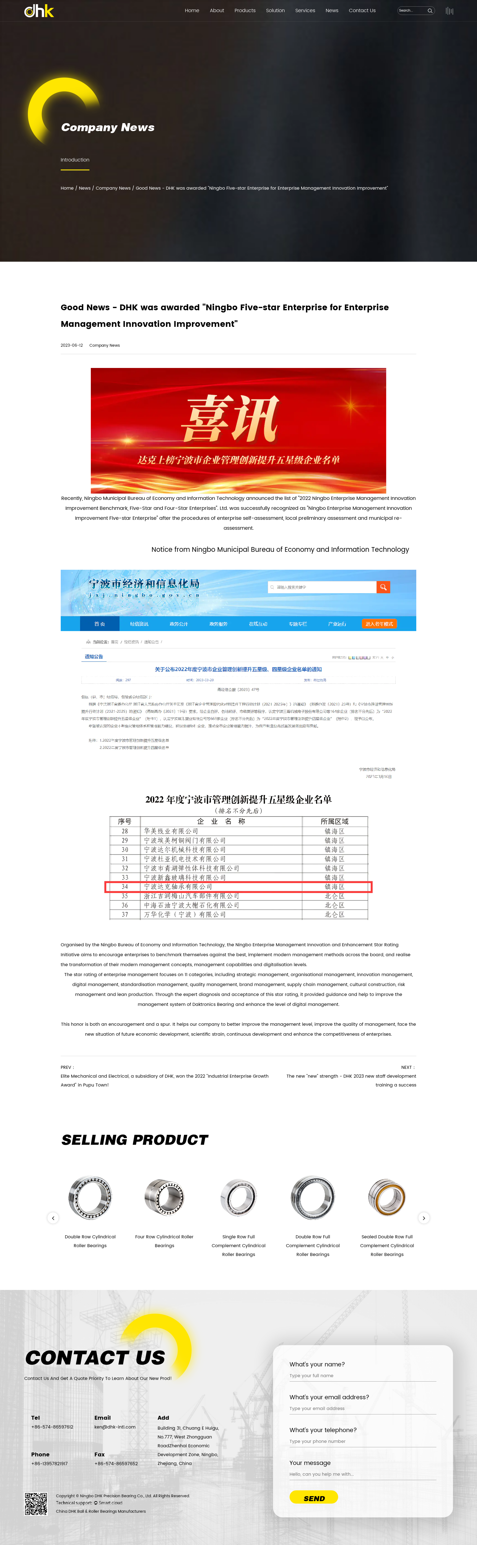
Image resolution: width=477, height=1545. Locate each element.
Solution (275, 11)
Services (305, 11)
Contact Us (362, 11)
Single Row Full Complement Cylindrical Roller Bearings (164, 1245)
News (332, 11)
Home (192, 11)
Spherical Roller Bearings (256, 19)
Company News (113, 188)
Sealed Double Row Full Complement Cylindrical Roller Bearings (313, 1245)
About (217, 11)
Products (245, 11)
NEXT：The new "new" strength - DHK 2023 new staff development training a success (351, 1076)
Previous (53, 1217)
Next (424, 1217)
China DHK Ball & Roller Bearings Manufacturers (101, 1511)
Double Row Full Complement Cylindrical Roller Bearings (239, 1245)
